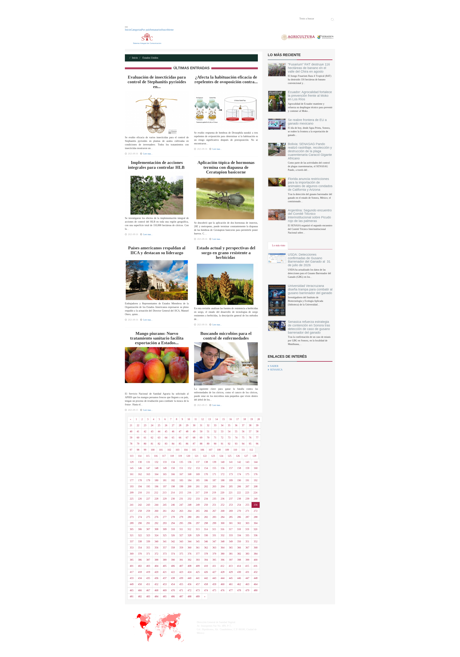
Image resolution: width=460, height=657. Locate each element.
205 (231, 486)
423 (181, 572)
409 (198, 566)
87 (194, 443)
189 (231, 480)
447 (247, 578)
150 (173, 468)
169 (198, 474)
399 (247, 559)
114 (139, 456)
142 (239, 462)
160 (255, 468)
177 (132, 480)
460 (222, 584)
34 (222, 425)
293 (165, 523)
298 (206, 523)
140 (222, 462)
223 (247, 492)
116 (156, 456)
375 (181, 553)
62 (152, 437)
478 (239, 590)
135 (181, 462)
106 (202, 449)
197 (165, 486)
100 (153, 449)
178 (140, 480)
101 (161, 449)
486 (173, 596)
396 (222, 559)
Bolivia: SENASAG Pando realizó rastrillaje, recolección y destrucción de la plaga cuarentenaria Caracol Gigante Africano (310, 151)
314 (206, 529)
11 (195, 419)
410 (206, 566)
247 (181, 504)
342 (173, 541)
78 (131, 443)
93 (236, 443)
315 (214, 529)
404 (156, 566)
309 (165, 529)
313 (197, 529)
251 (214, 504)
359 (181, 547)
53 (222, 431)
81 (152, 443)
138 (206, 462)
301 (231, 523)
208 (255, 486)
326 (173, 535)
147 (148, 468)
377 (198, 553)
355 (148, 547)
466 (140, 590)
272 (255, 511)
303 (247, 523)
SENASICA (276, 369)
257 (132, 511)
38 (250, 425)
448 (255, 578)
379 (214, 553)
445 (231, 578)
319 (247, 529)
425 (198, 572)
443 (214, 578)
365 (231, 547)
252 (222, 504)
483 (148, 596)
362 (206, 547)
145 (132, 468)
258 (140, 511)
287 (247, 517)
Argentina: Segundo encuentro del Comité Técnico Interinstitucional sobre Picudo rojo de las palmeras (310, 216)
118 (172, 456)
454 (173, 584)
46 (173, 431)
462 (239, 584)
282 (206, 517)
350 (239, 541)
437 (165, 578)
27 (173, 425)
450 (140, 584)
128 (254, 456)
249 (198, 504)
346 (206, 541)
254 (239, 504)
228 (156, 498)
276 (156, 517)
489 (198, 596)
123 (213, 456)
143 (247, 462)
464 (255, 584)
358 (173, 547)
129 (132, 462)
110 (235, 449)
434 (140, 578)
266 (206, 511)
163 (148, 474)
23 (145, 425)
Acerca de (145, 18)
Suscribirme (167, 29)
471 (181, 590)
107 (210, 449)
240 (255, 498)
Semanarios (155, 29)
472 (189, 590)
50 (201, 431)
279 (181, 517)
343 (181, 541)
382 (239, 553)
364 (222, 547)
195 (148, 486)
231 (181, 498)
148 (156, 468)
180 (156, 480)
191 (247, 480)
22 (138, 425)
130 (140, 462)
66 (180, 437)
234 (206, 498)
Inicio (130, 18)
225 (132, 498)
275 (148, 517)
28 (180, 425)
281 (198, 517)
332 (222, 535)
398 (239, 559)
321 (132, 535)
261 (165, 511)
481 (132, 596)
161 (132, 474)
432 (255, 572)
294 (173, 523)
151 (181, 468)
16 (230, 419)
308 (156, 529)
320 (255, 529)
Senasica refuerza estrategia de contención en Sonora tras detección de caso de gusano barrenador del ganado (309, 327)
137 (198, 462)
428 (222, 572)
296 (189, 523)
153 (198, 468)
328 (189, 535)
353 (132, 547)
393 (198, 559)
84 (173, 443)
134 (173, 462)
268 (222, 511)
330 (206, 535)
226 (140, 498)
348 (222, 541)
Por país (145, 29)
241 (132, 504)
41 (138, 431)
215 (181, 492)
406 (173, 566)
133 (165, 462)
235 (214, 498)
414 (239, 566)
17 (237, 419)
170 (206, 474)
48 (187, 431)
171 (214, 474)
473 (198, 590)
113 (131, 456)
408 (189, 566)
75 (243, 437)
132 (156, 462)
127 (246, 456)
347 (214, 541)
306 (140, 529)
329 (198, 535)
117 (164, 456)
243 (148, 504)
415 (247, 566)
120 (188, 456)
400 (255, 559)
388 (156, 559)
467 (148, 590)
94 (243, 443)
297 (198, 523)
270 (239, 511)
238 (239, 498)
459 (214, 584)
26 (166, 425)
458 (206, 584)
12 (202, 419)
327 (181, 535)
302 (239, 523)
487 (181, 596)
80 (145, 443)
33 (215, 425)
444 (222, 578)
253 (231, 504)
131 (148, 462)
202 (206, 486)
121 (196, 456)
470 (173, 590)
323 (148, 535)
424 (189, 572)
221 (231, 492)
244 (156, 504)
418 (140, 572)
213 (164, 492)
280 (189, 517)
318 (239, 529)
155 (214, 468)
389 (165, 559)
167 (181, 474)
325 (165, 535)
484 (156, 596)
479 (247, 590)
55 (236, 431)
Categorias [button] (136, 29)
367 (247, 547)
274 (140, 517)
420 (156, 572)
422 (173, 572)
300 (222, 523)
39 (257, 425)
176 (255, 474)
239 (247, 498)
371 (148, 553)
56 (243, 431)
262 (173, 511)
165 (165, 474)
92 (229, 443)
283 (214, 517)
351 (247, 541)
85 (180, 443)
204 (222, 486)
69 (201, 437)
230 (173, 498)
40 (131, 431)
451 (148, 584)
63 (159, 437)
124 (221, 456)
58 (257, 431)
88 (201, 443)
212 (156, 492)
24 (152, 425)
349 (231, 541)
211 (148, 492)
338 (140, 541)
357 (165, 547)
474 (206, 590)
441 (198, 578)
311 (181, 529)
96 (257, 443)
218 (206, 492)
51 (208, 431)
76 (250, 437)
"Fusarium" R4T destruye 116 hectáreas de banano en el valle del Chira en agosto (309, 68)
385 (132, 559)
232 (189, 498)
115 (148, 456)
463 (247, 584)
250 (206, 504)
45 (166, 431)
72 (222, 437)
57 (250, 431)
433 (132, 578)
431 (247, 572)
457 (198, 584)
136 (189, 462)
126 (238, 456)
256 (255, 504)
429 (231, 572)
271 (247, 511)
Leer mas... (148, 153)
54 (229, 431)
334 (239, 535)
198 (173, 486)
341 (165, 541)
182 (173, 480)
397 (231, 559)
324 (156, 535)
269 (231, 511)
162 (140, 474)
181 (165, 480)
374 (173, 553)
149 (165, 468)
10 (188, 419)
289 (132, 523)
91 (222, 443)
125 (229, 456)
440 (189, 578)
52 (215, 431)
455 (181, 584)
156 (222, 468)
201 (198, 486)
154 (206, 468)
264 (189, 511)
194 (140, 486)
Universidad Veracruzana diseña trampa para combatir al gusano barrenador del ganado (310, 289)
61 (145, 437)
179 (148, 480)
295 (181, 523)
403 (148, 566)
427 (214, 572)
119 (180, 456)
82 (159, 443)
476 (222, 590)
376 (189, 553)
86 (187, 443)
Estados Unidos (150, 57)
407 (181, 566)
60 (138, 437)
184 (189, 480)
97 (131, 449)
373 (165, 553)
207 (247, 486)
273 (132, 517)
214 (173, 492)
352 (255, 541)
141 (231, 462)
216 (189, 492)
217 (197, 492)
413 (231, 566)
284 (222, 517)
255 (247, 504)
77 (257, 437)
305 (132, 529)
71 (215, 437)
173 (231, 474)
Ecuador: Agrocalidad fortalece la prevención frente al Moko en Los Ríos (310, 95)
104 (186, 449)
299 (214, 523)
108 (219, 449)
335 (247, 535)
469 (165, 590)
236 (222, 498)
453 (165, 584)
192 (255, 480)
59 (131, 437)
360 (189, 547)
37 (243, 425)
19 (251, 419)
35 (229, 425)
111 (243, 449)
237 (231, 498)
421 (165, 572)
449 (132, 584)
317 (231, 529)
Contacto (162, 18)
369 (132, 553)
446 (239, 578)
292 (156, 523)
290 (140, 523)
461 (231, 584)
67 (187, 437)
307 (148, 529)
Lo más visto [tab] (278, 245)
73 (229, 437)
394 (206, 559)
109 (227, 449)
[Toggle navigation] (126, 27)
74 (236, 437)
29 (187, 425)
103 (177, 449)
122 (205, 456)
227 (148, 498)
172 (222, 474)
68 (194, 437)
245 (165, 504)
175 (247, 474)
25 (159, 425)
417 (132, 572)
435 (148, 578)
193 (132, 486)
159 (247, 468)
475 (214, 590)
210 (140, 492)
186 (206, 480)
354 (140, 547)
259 (148, 511)
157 (231, 468)
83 (166, 443)
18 (244, 419)
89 (208, 443)
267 (214, 511)
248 (189, 504)
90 (215, 443)
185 (198, 480)
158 (239, 468)
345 (198, 541)
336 (255, 535)
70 (208, 437)
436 (156, 578)
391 (181, 559)
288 (255, 517)
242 (140, 504)
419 (148, 572)
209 (132, 492)
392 (189, 559)
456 (189, 584)
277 (165, 517)
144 (255, 462)
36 (236, 425)
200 (189, 486)
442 (206, 578)
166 (173, 474)
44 (159, 431)
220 (222, 492)
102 (169, 449)
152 (189, 468)
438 (173, 578)
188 (222, 480)
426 (206, 572)
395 (214, 559)
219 (214, 492)
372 (156, 553)
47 (180, 431)
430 (239, 572)
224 (255, 492)
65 (173, 437)
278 (173, 517)
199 (181, 486)
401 (132, 566)
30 (194, 425)
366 (239, 547)
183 (181, 480)
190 (239, 480)
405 (165, 566)
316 (222, 529)
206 (239, 486)
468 (156, 590)
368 (255, 547)
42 (145, 431)
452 (156, 584)
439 (181, 578)
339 (148, 541)
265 (198, 511)
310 (173, 529)
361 (198, 547)
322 (140, 535)
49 (194, 431)
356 (156, 547)
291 (148, 523)
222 (239, 492)
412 (222, 566)
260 (156, 511)
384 (255, 553)
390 (173, 559)
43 (152, 431)
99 (145, 449)
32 (208, 425)
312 (189, 529)
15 (223, 419)
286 (239, 517)
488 (189, 596)
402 (140, 566)
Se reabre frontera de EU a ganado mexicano (307, 121)
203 (214, 486)
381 (231, 553)
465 (132, 590)
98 (138, 449)
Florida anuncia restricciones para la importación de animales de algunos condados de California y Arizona (310, 184)
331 (214, 535)
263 (181, 511)
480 (255, 590)
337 (132, 541)
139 (214, 462)
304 (255, 523)
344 (189, 541)
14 (216, 419)
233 (198, 498)
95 (250, 443)
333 (231, 535)
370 (140, 553)
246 (173, 504)
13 (209, 419)
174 (239, 474)
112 (251, 449)
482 (140, 596)
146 (140, 468)
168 (189, 474)
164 (156, 474)
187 (214, 480)
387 (148, 559)
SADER (274, 366)
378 (206, 553)
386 (140, 559)
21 (131, 425)
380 (222, 553)
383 (247, 553)
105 (194, 449)
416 (255, 566)
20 (258, 419)
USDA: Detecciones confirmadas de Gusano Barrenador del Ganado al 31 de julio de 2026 (309, 260)
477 (231, 590)
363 (214, 547)
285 (231, 517)
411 (214, 566)
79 (138, 443)
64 (166, 437)
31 (201, 425)
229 (165, 498)
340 (156, 541)
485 (165, 596)
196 (156, 486)
